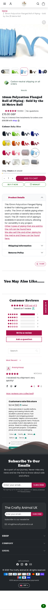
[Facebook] (17, 564)
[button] (5, 4)
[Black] (6, 133)
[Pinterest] (26, 564)
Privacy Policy (25, 491)
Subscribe (38, 485)
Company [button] (7, 543)
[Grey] (34, 162)
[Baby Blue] (34, 152)
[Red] (25, 143)
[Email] (30, 564)
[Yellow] (6, 143)
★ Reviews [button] (45, 307)
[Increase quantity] (12, 178)
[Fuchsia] (6, 152)
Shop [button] (5, 535)
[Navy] (25, 133)
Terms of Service (39, 490)
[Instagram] (22, 564)
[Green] (16, 133)
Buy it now (13, 184)
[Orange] (16, 143)
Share (42, 264)
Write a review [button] (24, 332)
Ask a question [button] (24, 339)
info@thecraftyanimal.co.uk (20, 524)
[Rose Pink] (16, 152)
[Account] (11, 4)
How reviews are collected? (20, 393)
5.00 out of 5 (30, 305)
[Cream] (25, 162)
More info (24, 90)
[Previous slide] (3, 71)
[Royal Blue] (34, 133)
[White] (16, 162)
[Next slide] (45, 71)
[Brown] (6, 162)
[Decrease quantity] (4, 178)
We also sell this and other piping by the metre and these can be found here (23, 235)
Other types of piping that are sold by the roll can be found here (24, 228)
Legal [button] (5, 550)
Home (4, 11)
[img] (12, 373)
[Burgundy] (34, 143)
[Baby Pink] (25, 152)
